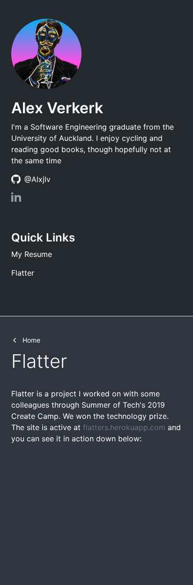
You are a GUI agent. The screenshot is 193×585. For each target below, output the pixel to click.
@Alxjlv (37, 179)
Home (31, 340)
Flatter (22, 273)
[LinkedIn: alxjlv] (16, 199)
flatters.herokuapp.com (124, 427)
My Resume (31, 254)
